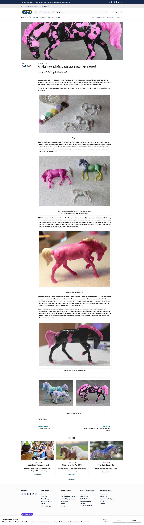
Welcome (43, 494)
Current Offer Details (86, 505)
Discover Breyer (100, 17)
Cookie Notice (84, 498)
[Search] (36, 12)
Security (63, 503)
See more (71, 479)
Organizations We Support (107, 498)
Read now (37, 474)
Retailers (102, 503)
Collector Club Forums (54, 2)
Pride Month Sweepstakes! (106, 465)
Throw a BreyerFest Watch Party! (38, 465)
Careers (43, 503)
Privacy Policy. (85, 522)
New (22, 17)
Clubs (50, 17)
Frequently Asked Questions (68, 496)
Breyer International (46, 501)
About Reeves (104, 494)
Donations (102, 501)
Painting (45, 419)
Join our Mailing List (46, 506)
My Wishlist (119, 17)
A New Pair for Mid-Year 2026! (72, 465)
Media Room (103, 496)
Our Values (44, 496)
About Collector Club (40, 2)
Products (42, 17)
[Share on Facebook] (23, 66)
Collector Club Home (27, 2)
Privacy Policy (84, 496)
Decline (134, 520)
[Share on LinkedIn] (28, 66)
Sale (28, 17)
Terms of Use (84, 494)
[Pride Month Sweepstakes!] (106, 450)
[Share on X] (25, 66)
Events (57, 17)
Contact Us (64, 494)
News (92, 17)
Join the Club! (66, 2)
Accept (119, 520)
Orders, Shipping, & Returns (68, 498)
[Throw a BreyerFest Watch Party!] (37, 450)
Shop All (35, 17)
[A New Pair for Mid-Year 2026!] (72, 450)
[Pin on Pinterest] (30, 66)
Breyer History (45, 498)
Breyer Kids (110, 17)
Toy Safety (64, 506)
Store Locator (64, 501)
